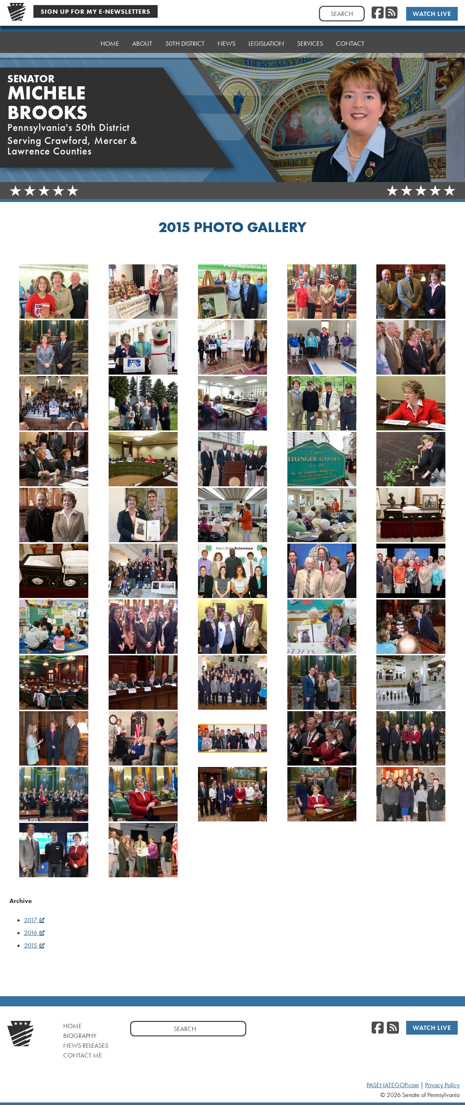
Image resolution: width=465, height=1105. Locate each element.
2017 (30, 920)
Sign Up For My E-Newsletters (95, 11)
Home (110, 43)
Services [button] (310, 43)
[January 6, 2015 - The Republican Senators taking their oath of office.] (54, 794)
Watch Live (432, 13)
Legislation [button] (266, 43)
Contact (350, 43)
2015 (30, 945)
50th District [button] (185, 43)
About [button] (142, 43)
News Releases (85, 1045)
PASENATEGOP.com (393, 1085)
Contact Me (82, 1055)
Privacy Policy (442, 1085)
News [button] (226, 43)
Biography (80, 1035)
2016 (30, 933)
